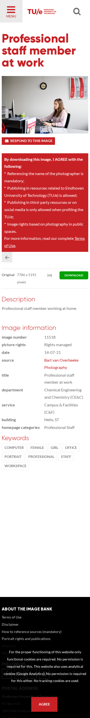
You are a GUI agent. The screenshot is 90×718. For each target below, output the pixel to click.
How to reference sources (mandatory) (32, 631)
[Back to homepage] (54, 11)
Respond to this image (31, 141)
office (71, 448)
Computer (14, 448)
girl (54, 448)
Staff (66, 457)
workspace (15, 466)
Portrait (13, 457)
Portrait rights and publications (26, 638)
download (73, 275)
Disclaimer (10, 624)
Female (37, 448)
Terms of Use (12, 617)
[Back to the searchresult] (7, 257)
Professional (41, 457)
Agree (44, 704)
